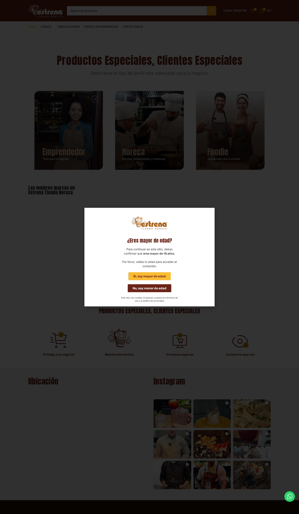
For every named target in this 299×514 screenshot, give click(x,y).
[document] (149, 257)
